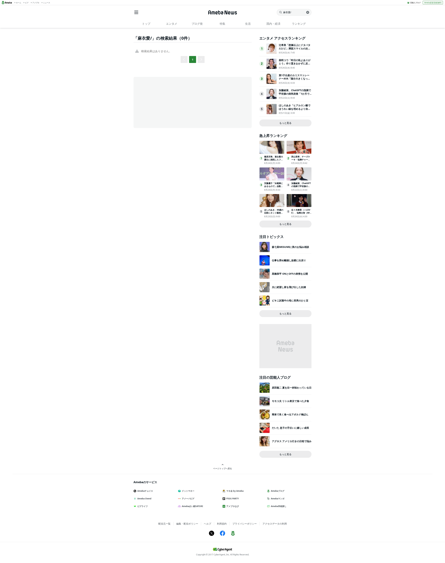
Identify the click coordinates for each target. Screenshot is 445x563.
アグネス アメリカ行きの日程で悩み (292, 441)
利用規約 (222, 523)
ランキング (299, 24)
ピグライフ (142, 506)
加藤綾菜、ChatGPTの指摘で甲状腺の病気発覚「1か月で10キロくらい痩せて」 (295, 94)
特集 (222, 24)
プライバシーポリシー (244, 523)
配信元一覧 (164, 523)
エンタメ (171, 24)
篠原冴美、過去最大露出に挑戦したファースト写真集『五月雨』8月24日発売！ (273, 161)
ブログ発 (197, 24)
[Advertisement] (165, 102)
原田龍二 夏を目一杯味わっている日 (292, 387)
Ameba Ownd (144, 498)
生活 (248, 24)
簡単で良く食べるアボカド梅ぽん (290, 414)
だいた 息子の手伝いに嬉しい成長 (290, 427)
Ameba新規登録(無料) (433, 2)
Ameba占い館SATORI (192, 506)
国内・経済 (273, 24)
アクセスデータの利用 (274, 523)
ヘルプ (207, 523)
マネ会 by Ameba (235, 490)
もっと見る (285, 123)
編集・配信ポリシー (187, 523)
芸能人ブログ (415, 2)
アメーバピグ (188, 498)
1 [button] (192, 59)
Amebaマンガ (277, 498)
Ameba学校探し (278, 506)
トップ (146, 24)
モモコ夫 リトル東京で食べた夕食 (290, 401)
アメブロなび (232, 506)
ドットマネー (188, 490)
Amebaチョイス (145, 490)
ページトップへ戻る (222, 468)
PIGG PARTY (232, 498)
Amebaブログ (277, 490)
